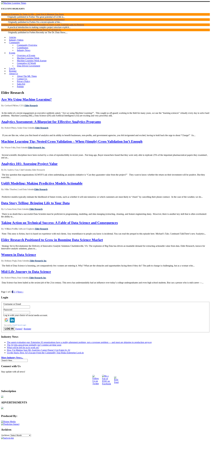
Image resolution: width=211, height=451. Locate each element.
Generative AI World (26, 63)
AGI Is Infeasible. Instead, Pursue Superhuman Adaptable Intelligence (33, 19)
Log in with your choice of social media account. (25, 315)
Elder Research (31, 105)
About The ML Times (27, 76)
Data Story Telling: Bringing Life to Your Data (35, 203)
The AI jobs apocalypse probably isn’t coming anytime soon (34, 345)
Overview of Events (26, 55)
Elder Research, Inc (38, 261)
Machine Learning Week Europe (32, 60)
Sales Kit (21, 84)
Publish (20, 86)
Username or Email (12, 304)
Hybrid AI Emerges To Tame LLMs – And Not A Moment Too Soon (32, 14)
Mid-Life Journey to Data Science (26, 271)
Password (7, 309)
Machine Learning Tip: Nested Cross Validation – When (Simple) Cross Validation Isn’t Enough (71, 141)
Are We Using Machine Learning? (26, 99)
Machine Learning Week (28, 58)
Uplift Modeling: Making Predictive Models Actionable (42, 183)
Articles (12, 37)
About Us (13, 73)
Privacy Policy (23, 81)
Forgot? (19, 329)
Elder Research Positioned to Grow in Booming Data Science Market (52, 240)
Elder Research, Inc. (36, 147)
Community (14, 42)
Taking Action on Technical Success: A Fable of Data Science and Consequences (59, 223)
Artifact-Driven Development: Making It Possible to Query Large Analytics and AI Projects (42, 24)
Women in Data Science (18, 255)
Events (12, 53)
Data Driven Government (28, 66)
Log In (12, 68)
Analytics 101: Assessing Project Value (29, 164)
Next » (20, 292)
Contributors (22, 47)
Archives (5, 435)
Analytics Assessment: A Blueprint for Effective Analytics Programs (51, 122)
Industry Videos (16, 40)
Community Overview (27, 45)
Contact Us (22, 79)
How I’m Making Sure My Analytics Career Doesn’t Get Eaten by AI (38, 350)
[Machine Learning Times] (13, 3)
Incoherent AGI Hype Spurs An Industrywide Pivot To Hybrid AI (31, 30)
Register (13, 71)
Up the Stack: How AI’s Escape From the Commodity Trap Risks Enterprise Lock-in (45, 352)
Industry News (23, 50)
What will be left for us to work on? (23, 347)
